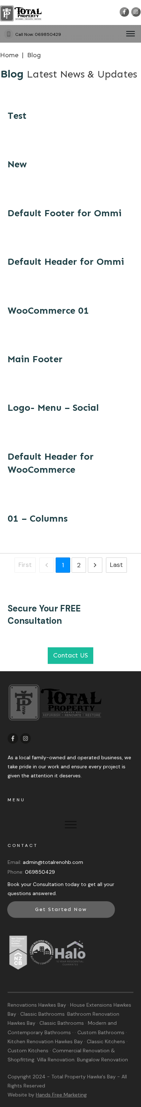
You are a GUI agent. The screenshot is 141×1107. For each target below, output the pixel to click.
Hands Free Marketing (61, 1094)
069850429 (48, 34)
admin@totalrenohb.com (53, 862)
